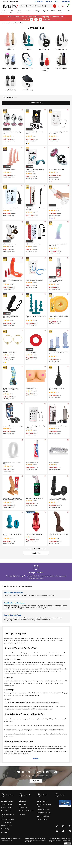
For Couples (19, 12)
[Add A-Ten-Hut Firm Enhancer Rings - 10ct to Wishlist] (45, 110)
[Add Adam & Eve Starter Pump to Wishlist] (45, 222)
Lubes (53, 11)
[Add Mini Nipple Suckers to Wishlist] (45, 366)
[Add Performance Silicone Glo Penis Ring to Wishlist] (22, 440)
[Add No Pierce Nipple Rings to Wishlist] (22, 330)
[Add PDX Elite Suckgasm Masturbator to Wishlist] (45, 512)
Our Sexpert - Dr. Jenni (26, 811)
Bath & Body (60, 12)
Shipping (49, 1)
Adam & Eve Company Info (44, 805)
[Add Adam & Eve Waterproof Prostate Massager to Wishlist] (45, 186)
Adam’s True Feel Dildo (56, 725)
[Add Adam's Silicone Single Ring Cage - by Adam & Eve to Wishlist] (45, 147)
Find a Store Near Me (43, 813)
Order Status (39, 1)
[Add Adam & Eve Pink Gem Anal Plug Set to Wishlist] (22, 110)
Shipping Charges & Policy (7, 815)
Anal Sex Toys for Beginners (14, 603)
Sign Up (36, 781)
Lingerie (45, 11)
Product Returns (6, 811)
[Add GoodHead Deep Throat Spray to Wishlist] (45, 476)
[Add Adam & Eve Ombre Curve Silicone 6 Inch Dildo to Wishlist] (68, 222)
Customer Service (6, 804)
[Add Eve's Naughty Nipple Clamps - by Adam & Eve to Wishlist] (45, 404)
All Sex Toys (22, 804)
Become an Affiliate (43, 816)
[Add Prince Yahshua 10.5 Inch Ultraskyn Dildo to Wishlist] (68, 512)
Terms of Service (6, 825)
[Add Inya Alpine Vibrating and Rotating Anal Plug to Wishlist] (22, 512)
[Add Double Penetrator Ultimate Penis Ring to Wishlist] (22, 258)
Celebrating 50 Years (43, 809)
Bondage (37, 11)
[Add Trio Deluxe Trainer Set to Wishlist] (22, 147)
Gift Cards (4, 832)
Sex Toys (10, 23)
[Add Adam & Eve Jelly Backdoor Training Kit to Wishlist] (68, 330)
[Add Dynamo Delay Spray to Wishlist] (45, 440)
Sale (68, 11)
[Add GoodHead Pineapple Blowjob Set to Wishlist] (68, 294)
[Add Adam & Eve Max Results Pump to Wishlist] (68, 404)
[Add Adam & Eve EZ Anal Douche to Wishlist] (22, 186)
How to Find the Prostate (13, 593)
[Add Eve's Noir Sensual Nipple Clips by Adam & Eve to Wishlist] (68, 110)
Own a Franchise (42, 819)
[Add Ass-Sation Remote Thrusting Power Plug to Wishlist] (22, 294)
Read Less (36, 758)
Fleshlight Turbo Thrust (56, 730)
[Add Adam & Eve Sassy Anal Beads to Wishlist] (45, 258)
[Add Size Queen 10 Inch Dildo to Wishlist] (68, 186)
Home (4, 23)
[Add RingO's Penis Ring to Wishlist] (45, 330)
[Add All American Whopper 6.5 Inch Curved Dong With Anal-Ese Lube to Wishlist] (22, 476)
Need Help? (66, 1)
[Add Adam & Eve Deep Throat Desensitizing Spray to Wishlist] (68, 258)
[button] (36, 553)
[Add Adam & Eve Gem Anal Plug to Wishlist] (68, 147)
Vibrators (28, 11)
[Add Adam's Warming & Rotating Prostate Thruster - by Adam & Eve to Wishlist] (68, 476)
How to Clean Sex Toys (12, 615)
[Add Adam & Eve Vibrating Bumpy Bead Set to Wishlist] (45, 294)
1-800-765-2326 (13, 1)
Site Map (22, 814)
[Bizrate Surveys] (68, 806)
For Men (11, 12)
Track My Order (6, 807)
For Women (4, 12)
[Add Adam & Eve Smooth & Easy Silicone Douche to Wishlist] (68, 366)
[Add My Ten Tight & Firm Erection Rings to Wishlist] (22, 404)
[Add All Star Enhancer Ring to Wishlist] (22, 222)
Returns (57, 1)
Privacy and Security (7, 819)
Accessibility (5, 829)
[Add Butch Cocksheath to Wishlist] (68, 440)
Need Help (27, 795)
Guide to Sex (23, 807)
